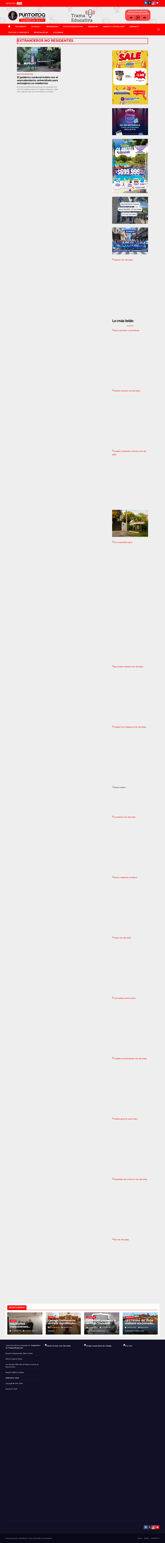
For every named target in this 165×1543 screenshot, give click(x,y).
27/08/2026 (16, 1331)
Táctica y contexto (18, 32)
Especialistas (41, 32)
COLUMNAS (58, 32)
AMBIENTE (134, 27)
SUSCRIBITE (20, 27)
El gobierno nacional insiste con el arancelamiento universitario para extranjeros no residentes (37, 80)
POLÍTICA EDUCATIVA (73, 27)
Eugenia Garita (31, 1331)
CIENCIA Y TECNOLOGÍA (113, 27)
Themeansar (47, 1538)
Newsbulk (36, 1538)
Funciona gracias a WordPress (17, 1538)
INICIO (140, 1538)
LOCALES (35, 27)
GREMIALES (93, 27)
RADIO (146, 1538)
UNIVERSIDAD (52, 27)
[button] (158, 29)
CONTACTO (155, 1538)
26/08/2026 (132, 1327)
